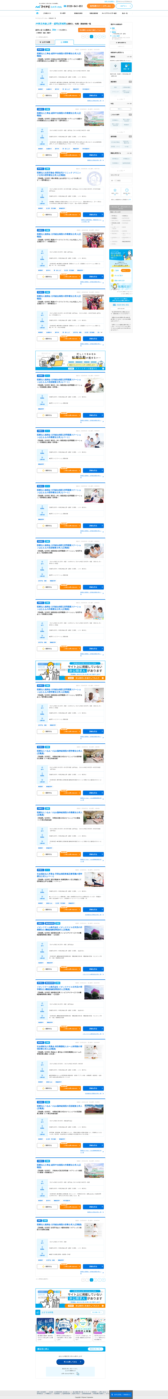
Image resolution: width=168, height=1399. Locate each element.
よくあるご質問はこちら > (127, 293)
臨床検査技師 (66, 1393)
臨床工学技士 (76, 1393)
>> (103, 36)
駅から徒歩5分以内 (126, 120)
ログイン (123, 6)
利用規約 (94, 1392)
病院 (115, 87)
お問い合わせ (102, 1392)
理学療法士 (40, 1393)
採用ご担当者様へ (110, 1)
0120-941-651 (73, 6)
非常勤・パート (115, 146)
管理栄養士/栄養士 (98, 1393)
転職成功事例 (78, 13)
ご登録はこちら (125, 270)
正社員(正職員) (115, 142)
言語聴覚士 (57, 1393)
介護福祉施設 (126, 87)
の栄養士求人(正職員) (59, 1224)
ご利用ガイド (47, 13)
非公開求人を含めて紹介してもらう (91, 30)
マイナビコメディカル (41, 18)
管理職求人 (115, 120)
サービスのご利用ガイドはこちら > (125, 291)
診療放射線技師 (86, 1393)
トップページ (37, 13)
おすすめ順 (46, 42)
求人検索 (62, 13)
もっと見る (120, 99)
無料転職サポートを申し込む (100, 6)
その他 (126, 146)
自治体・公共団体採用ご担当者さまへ (60, 1392)
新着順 (65, 42)
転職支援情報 (94, 13)
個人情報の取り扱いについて (81, 1392)
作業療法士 (48, 1393)
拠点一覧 (125, 13)
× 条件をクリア (121, 46)
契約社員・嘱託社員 (126, 142)
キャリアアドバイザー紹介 (109, 13)
